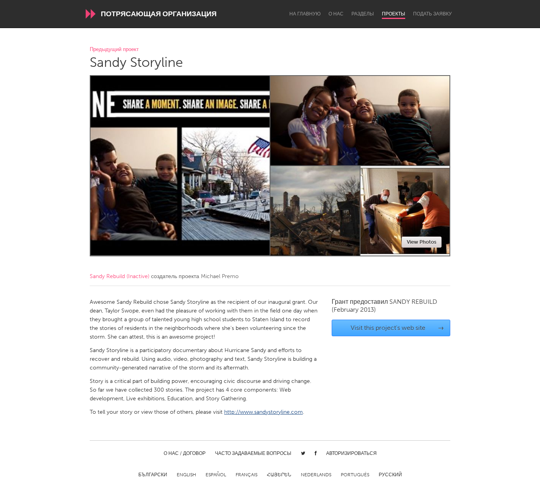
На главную (305, 14)
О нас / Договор (185, 453)
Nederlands (316, 474)
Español (216, 474)
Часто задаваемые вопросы (253, 453)
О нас (336, 14)
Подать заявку (432, 14)
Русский (390, 474)
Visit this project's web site (397, 327)
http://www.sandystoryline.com (263, 412)
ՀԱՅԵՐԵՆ (279, 474)
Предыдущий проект (114, 49)
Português (355, 474)
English (186, 474)
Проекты (393, 14)
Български (152, 474)
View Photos (421, 242)
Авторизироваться (351, 453)
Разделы (362, 14)
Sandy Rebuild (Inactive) (119, 276)
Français (246, 474)
